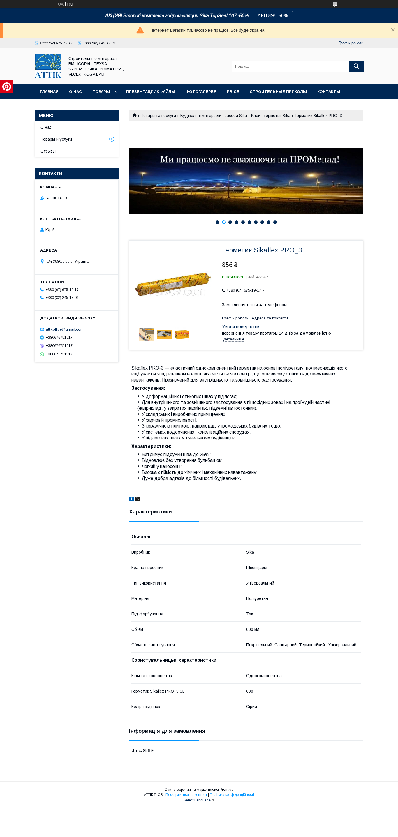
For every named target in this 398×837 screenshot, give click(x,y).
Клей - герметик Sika (270, 115)
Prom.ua (226, 789)
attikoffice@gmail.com (65, 329)
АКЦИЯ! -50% (273, 15)
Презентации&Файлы (150, 91)
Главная (49, 91)
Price (233, 91)
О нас (75, 91)
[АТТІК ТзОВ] (48, 76)
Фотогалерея (201, 91)
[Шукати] (356, 66)
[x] (137, 499)
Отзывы (48, 151)
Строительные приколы (278, 91)
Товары (101, 91)
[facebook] (131, 499)
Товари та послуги (158, 115)
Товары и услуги (56, 139)
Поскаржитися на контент (186, 795)
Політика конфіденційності (232, 795)
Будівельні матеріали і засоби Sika (213, 115)
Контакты (328, 91)
